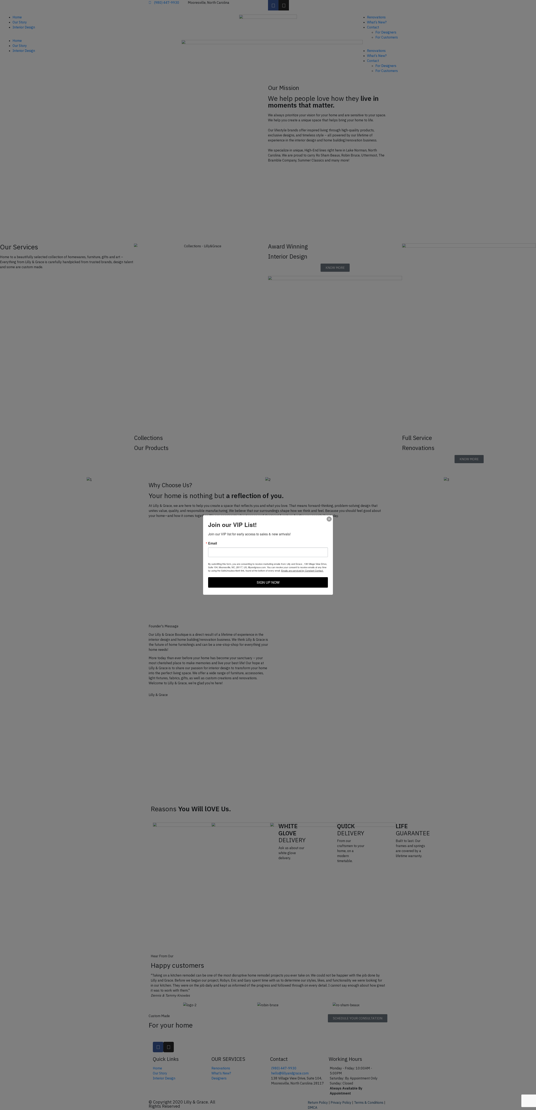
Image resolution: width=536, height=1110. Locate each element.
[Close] (329, 519)
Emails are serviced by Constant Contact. (302, 570)
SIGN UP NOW (268, 582)
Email (212, 543)
